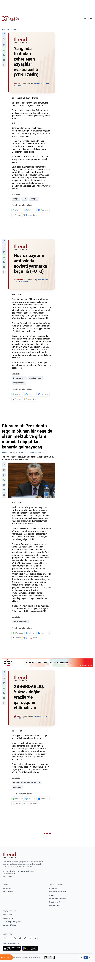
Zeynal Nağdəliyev (20, 621)
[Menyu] (90, 18)
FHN (24, 199)
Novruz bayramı (19, 378)
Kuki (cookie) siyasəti (10, 925)
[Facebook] (10, 938)
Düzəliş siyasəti (54, 902)
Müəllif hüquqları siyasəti (12, 922)
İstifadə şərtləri (8, 915)
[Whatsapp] (5, 938)
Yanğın (16, 199)
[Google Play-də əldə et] (30, 948)
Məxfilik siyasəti (8, 918)
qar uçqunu (17, 787)
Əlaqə (51, 895)
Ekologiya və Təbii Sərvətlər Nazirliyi (26, 782)
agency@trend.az (8, 876)
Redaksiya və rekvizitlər (57, 892)
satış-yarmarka (18, 383)
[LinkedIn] (30, 938)
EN (81, 957)
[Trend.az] (10, 18)
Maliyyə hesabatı (55, 905)
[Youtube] (20, 938)
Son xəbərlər (7, 888)
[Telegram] (25, 938)
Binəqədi (34, 199)
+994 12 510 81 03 (9, 874)
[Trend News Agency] (9, 855)
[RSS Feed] (35, 938)
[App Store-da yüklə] (12, 948)
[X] (15, 938)
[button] (4, 34)
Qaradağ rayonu (35, 378)
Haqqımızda (53, 888)
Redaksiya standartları (57, 898)
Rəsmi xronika (8, 892)
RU (90, 957)
